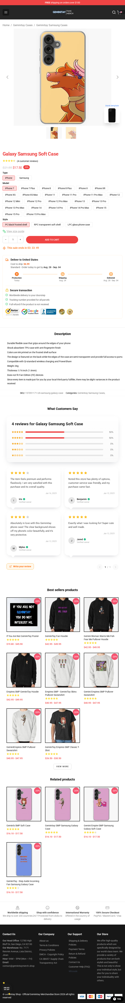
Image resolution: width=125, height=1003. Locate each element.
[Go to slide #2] (71, 133)
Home (6, 25)
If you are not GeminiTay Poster (23, 636)
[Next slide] (117, 77)
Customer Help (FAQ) (79, 966)
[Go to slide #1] (54, 133)
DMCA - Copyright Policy (51, 954)
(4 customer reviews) (27, 161)
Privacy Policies (47, 950)
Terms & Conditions (49, 945)
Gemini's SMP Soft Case (18, 825)
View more (62, 766)
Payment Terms (76, 949)
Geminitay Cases (23, 25)
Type (5, 172)
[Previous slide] (7, 77)
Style (5, 219)
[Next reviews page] (115, 567)
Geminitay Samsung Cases (51, 25)
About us (44, 940)
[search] (114, 12)
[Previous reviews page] (100, 567)
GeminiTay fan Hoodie (56, 636)
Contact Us (74, 962)
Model (6, 183)
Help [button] (119, 999)
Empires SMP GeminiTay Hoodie (23, 691)
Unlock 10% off (6, 988)
